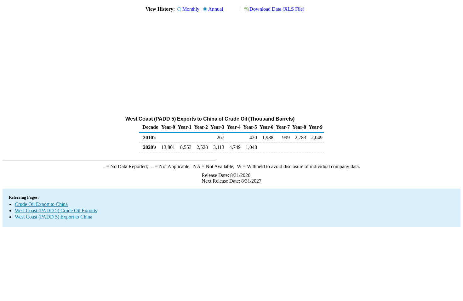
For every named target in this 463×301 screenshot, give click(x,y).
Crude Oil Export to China (41, 204)
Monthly (190, 9)
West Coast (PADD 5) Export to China (53, 216)
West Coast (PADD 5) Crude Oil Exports (56, 210)
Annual (215, 9)
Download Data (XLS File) (276, 9)
